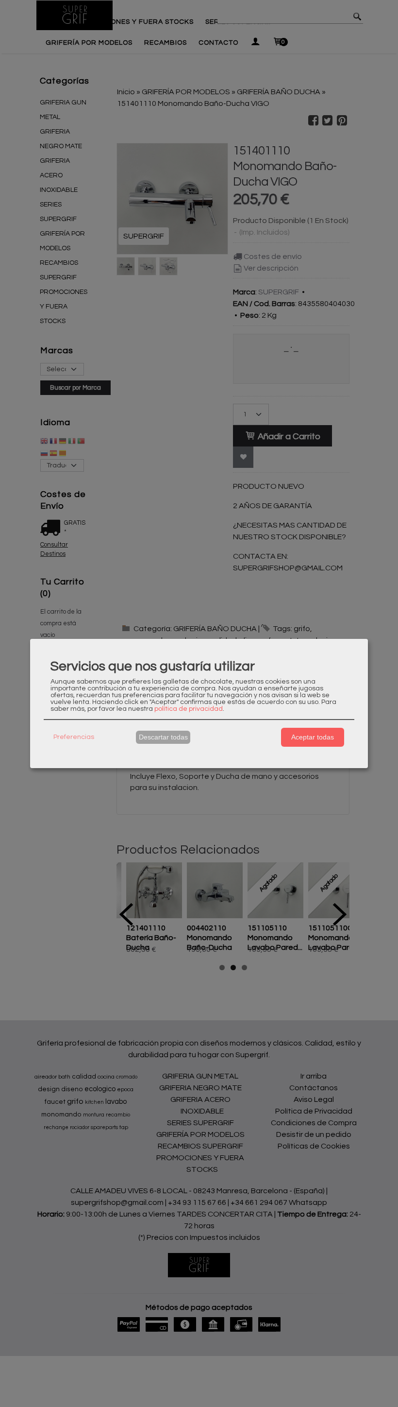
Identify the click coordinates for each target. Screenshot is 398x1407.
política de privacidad (188, 708)
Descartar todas (163, 737)
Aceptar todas (312, 737)
